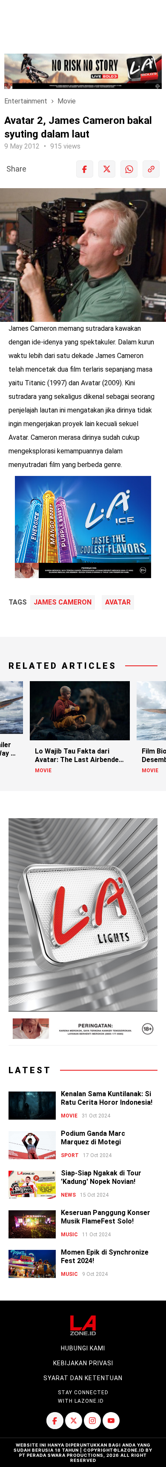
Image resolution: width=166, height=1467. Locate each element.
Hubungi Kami (83, 1348)
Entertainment (25, 101)
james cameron (63, 602)
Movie (66, 101)
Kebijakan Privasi (83, 1363)
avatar (118, 602)
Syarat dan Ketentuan (83, 1378)
